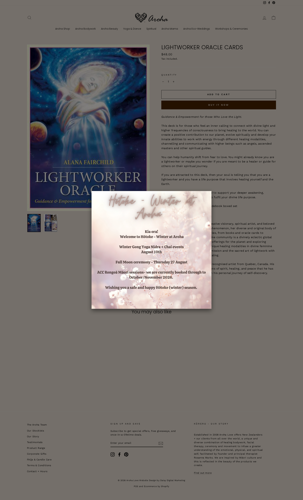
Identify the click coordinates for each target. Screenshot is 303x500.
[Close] (211, 191)
